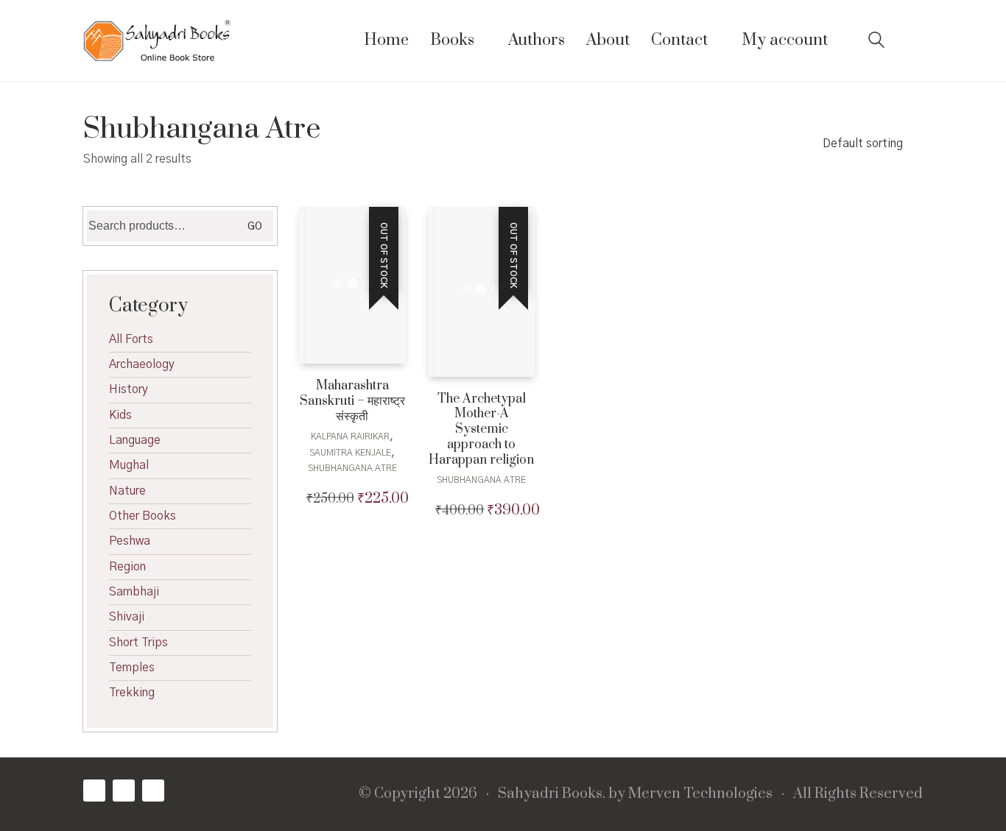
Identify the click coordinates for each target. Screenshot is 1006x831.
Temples (132, 667)
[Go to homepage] (157, 40)
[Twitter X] (124, 790)
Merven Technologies (700, 794)
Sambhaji (134, 592)
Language (135, 440)
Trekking (132, 693)
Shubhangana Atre (352, 468)
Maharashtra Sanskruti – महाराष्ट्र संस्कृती (352, 401)
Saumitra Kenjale (350, 452)
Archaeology (142, 364)
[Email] (153, 790)
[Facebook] (94, 790)
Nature (127, 491)
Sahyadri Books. (551, 794)
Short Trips (138, 642)
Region (127, 567)
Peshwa (129, 541)
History (128, 389)
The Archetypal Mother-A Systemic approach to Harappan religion (481, 430)
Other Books (142, 516)
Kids (120, 415)
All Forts (131, 339)
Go (254, 227)
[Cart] (915, 40)
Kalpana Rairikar (350, 436)
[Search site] (876, 42)
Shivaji (126, 617)
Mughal (129, 465)
